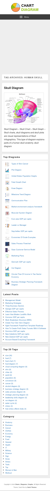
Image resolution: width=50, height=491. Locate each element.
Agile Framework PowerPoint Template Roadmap (24, 325)
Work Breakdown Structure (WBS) (18, 320)
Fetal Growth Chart (18, 182)
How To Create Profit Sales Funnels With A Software (25, 328)
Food (7, 439)
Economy (9, 433)
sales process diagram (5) (15, 391)
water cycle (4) (11, 403)
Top (6, 467)
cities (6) (8, 372)
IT (6, 447)
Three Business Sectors (14, 305)
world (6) (8, 375)
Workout (8, 473)
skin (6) (8, 369)
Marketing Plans (17, 255)
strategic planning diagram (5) (16, 394)
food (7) (8, 358)
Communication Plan (19, 200)
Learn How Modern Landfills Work (18, 314)
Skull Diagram (13, 88)
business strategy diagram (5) (16, 389)
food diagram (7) (11, 363)
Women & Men (11, 470)
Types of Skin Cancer (19, 163)
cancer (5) (9, 383)
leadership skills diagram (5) (16, 397)
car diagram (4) (11, 400)
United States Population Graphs (24, 176)
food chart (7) (10, 361)
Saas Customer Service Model (23, 249)
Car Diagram (16, 268)
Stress (7, 461)
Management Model (13, 300)
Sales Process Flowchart (21, 243)
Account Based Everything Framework (20, 339)
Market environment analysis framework (26, 206)
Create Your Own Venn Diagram (17, 322)
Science (8, 453)
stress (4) (9, 406)
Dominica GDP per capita (15, 331)
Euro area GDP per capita (21, 219)
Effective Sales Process (14, 311)
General (8, 442)
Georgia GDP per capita (14, 308)
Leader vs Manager (18, 225)
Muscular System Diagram (21, 212)
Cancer (8, 428)
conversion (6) (10, 380)
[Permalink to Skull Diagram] (24, 125)
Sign (7, 456)
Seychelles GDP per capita (21, 231)
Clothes (8, 430)
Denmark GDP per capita (21, 261)
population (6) (10, 377)
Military (8, 450)
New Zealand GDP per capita (16, 336)
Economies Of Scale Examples (23, 237)
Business (9, 425)
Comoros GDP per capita (15, 317)
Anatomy (8, 422)
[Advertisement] (25, 46)
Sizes (7, 459)
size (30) (8, 355)
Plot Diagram (16, 170)
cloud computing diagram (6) (16, 366)
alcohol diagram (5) (12, 386)
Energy (8, 436)
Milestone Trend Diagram (21, 194)
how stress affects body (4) (15, 408)
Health (7, 445)
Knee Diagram (16, 188)
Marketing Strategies (13, 303)
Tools (7, 464)
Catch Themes (32, 487)
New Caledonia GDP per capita (17, 334)
